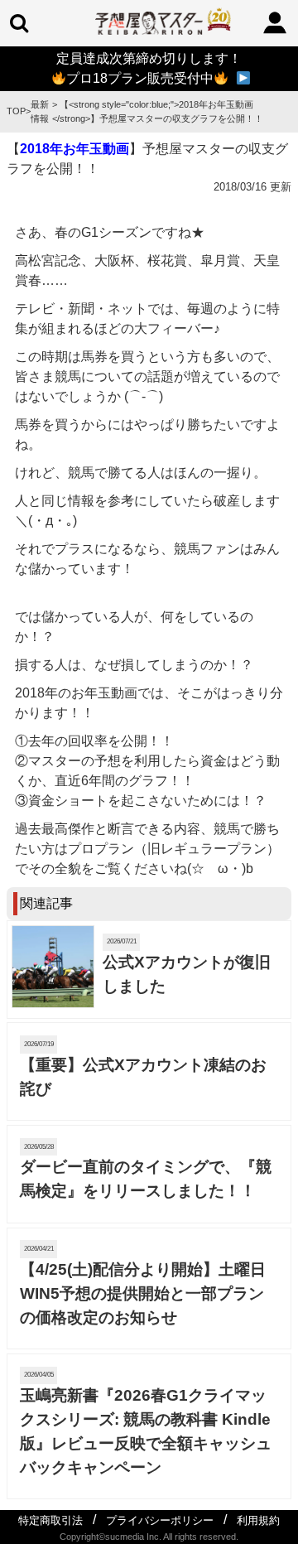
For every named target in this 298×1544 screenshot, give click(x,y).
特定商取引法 (50, 1520)
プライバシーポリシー (160, 1520)
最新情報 (40, 111)
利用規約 (258, 1520)
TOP (16, 111)
